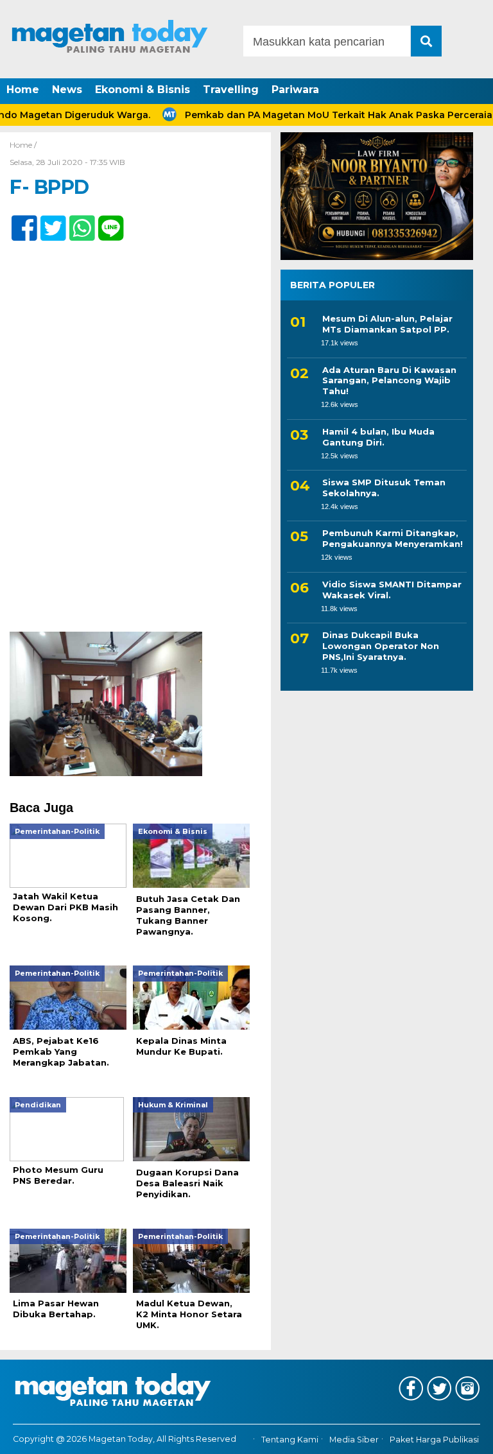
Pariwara (295, 89)
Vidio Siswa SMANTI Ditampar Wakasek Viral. (392, 589)
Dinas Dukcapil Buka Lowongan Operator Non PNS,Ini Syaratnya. (380, 646)
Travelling (231, 89)
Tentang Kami (289, 1439)
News (67, 89)
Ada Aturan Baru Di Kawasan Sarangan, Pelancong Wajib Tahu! (389, 381)
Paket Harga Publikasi (434, 1439)
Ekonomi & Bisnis (142, 89)
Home (22, 89)
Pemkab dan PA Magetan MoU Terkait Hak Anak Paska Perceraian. (325, 114)
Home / (23, 145)
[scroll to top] (464, 1435)
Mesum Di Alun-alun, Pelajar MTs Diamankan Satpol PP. (387, 323)
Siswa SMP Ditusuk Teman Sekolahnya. (383, 487)
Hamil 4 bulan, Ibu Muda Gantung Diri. (378, 436)
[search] (426, 41)
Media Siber (354, 1439)
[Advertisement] (135, 537)
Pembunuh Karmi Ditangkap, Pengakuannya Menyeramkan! (392, 538)
